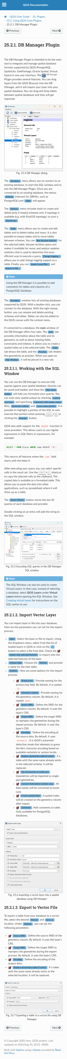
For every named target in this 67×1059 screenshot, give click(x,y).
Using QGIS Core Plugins (24, 20)
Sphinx (20, 1050)
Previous (14, 30)
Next (55, 30)
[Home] (5, 16)
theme (36, 1050)
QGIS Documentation (35, 5)
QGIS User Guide (19, 16)
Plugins (39, 16)
